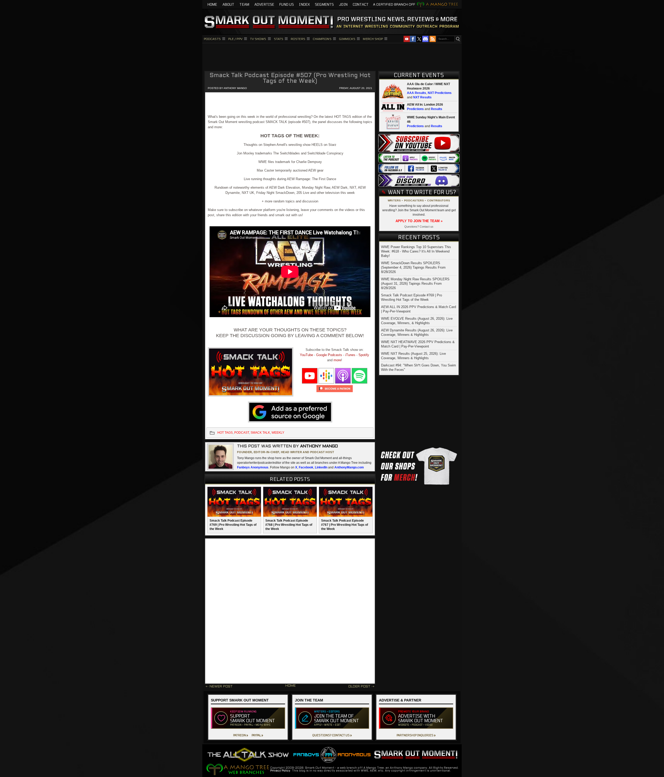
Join (343, 4)
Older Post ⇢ (361, 686)
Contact (361, 4)
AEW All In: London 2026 (425, 104)
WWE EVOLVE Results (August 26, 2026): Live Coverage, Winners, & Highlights (417, 321)
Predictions (415, 109)
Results (436, 109)
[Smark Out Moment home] (332, 22)
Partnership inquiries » (416, 735)
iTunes (350, 355)
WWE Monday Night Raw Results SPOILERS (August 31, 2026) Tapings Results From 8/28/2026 (415, 283)
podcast (241, 432)
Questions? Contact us (418, 226)
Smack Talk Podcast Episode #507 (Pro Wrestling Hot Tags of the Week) (290, 78)
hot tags (225, 432)
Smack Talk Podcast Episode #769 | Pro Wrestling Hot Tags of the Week (411, 297)
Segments (324, 4)
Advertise (264, 4)
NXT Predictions (440, 93)
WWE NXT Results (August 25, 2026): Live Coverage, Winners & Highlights (413, 356)
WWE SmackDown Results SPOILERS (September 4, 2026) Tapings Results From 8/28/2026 (413, 267)
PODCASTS (212, 38)
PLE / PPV (235, 38)
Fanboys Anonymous (252, 467)
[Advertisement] (332, 56)
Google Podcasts (329, 355)
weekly (278, 432)
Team (244, 4)
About (228, 4)
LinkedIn (321, 467)
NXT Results (422, 97)
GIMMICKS (347, 38)
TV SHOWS (258, 38)
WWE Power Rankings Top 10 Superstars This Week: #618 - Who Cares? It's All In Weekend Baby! (416, 251)
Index (304, 4)
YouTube (306, 355)
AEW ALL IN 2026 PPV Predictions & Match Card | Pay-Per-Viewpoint (418, 309)
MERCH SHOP (373, 38)
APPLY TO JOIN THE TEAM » (419, 221)
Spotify (363, 355)
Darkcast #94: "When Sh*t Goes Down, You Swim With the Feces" (418, 367)
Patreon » (240, 735)
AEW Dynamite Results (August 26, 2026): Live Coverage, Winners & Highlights (417, 332)
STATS (278, 38)
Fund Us (286, 4)
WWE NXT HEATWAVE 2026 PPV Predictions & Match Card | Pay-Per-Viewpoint (418, 344)
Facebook (306, 467)
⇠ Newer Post (219, 686)
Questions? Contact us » (332, 735)
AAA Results (416, 93)
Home (212, 4)
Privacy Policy (280, 770)
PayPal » (257, 735)
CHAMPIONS (322, 38)
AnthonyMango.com (349, 467)
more (337, 360)
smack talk (260, 432)
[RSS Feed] (433, 39)
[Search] (457, 39)
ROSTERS (298, 38)
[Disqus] (290, 611)
